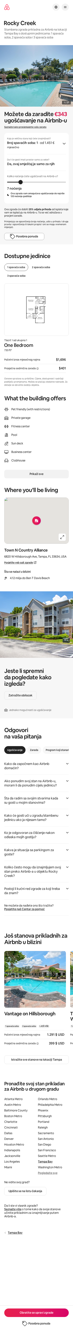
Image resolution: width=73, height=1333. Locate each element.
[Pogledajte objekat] (35, 1000)
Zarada (34, 750)
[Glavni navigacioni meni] (65, 7)
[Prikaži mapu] (36, 521)
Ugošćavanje (15, 750)
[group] (36, 168)
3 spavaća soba (16, 275)
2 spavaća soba (41, 267)
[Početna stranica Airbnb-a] (7, 7)
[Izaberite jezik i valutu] (56, 7)
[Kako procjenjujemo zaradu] (37, 368)
